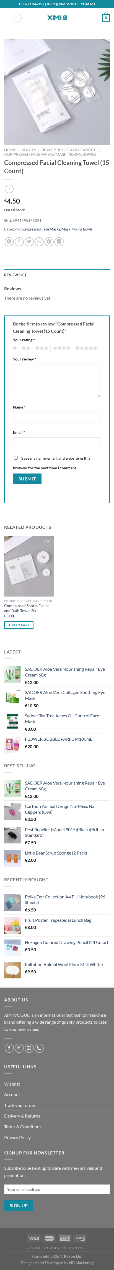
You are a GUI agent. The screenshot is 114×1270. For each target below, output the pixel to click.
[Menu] (17, 18)
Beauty (28, 150)
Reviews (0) (15, 275)
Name (19, 407)
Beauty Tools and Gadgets (69, 150)
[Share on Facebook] (19, 241)
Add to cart (19, 625)
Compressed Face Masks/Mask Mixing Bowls (50, 154)
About (34, 1248)
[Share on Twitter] (29, 241)
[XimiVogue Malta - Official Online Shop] (57, 18)
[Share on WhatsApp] (9, 241)
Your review (24, 359)
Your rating (24, 339)
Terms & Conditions (23, 1126)
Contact (77, 1248)
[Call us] (39, 1048)
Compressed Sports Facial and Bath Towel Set (26, 608)
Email (19, 432)
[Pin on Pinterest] (49, 241)
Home (10, 150)
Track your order (19, 1105)
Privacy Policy (17, 1137)
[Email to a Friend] (39, 241)
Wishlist (12, 1083)
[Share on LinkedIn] (59, 241)
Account (12, 1094)
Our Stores (55, 1248)
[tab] (57, 274)
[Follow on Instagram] (19, 1048)
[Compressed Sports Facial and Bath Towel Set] (29, 566)
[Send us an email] (29, 1048)
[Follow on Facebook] (9, 1048)
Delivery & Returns (22, 1115)
